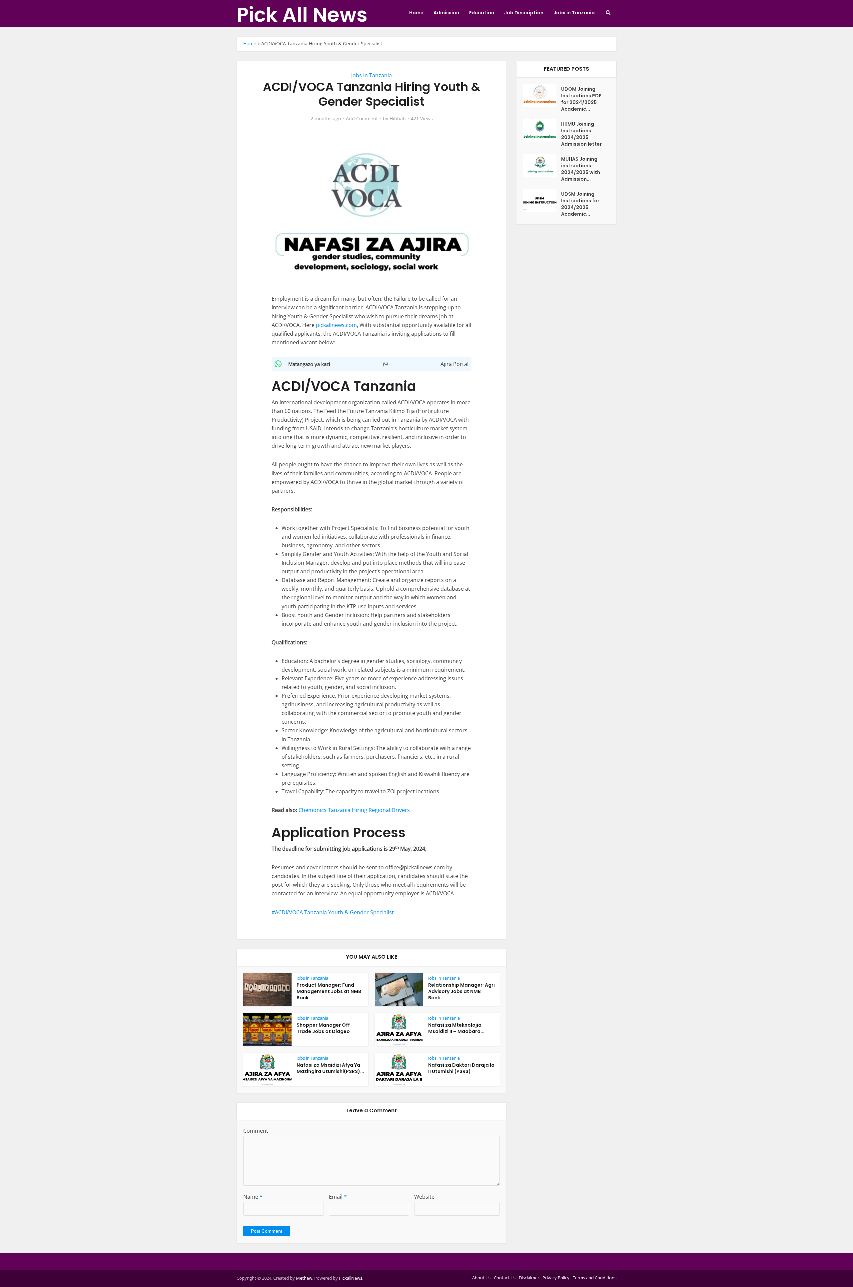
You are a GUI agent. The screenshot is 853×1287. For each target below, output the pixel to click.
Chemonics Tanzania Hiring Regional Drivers (354, 810)
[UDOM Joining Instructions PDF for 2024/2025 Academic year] (542, 95)
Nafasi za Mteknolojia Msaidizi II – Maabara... (456, 1028)
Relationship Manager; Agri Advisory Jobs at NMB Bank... (461, 991)
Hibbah (398, 119)
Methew (304, 1278)
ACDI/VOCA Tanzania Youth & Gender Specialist (334, 912)
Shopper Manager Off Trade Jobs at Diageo (323, 1028)
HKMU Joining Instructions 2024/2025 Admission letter (581, 134)
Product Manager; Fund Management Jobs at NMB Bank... (329, 991)
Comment (255, 1130)
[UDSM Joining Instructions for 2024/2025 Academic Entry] (542, 200)
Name (253, 1196)
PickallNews (350, 1278)
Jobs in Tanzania (574, 12)
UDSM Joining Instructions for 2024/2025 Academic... (580, 204)
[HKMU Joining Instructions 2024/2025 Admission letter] (542, 130)
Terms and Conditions (594, 1278)
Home (416, 12)
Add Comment (362, 119)
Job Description (523, 12)
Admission (446, 12)
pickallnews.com (336, 325)
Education (481, 12)
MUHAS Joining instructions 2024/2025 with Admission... (580, 169)
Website (424, 1196)
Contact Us (504, 1278)
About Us (481, 1278)
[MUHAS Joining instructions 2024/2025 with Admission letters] (542, 165)
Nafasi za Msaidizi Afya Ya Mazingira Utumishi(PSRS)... (330, 1068)
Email (338, 1196)
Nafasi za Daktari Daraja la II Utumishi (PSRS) (461, 1068)
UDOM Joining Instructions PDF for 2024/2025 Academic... (581, 99)
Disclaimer (529, 1278)
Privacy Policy (555, 1278)
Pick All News (302, 14)
